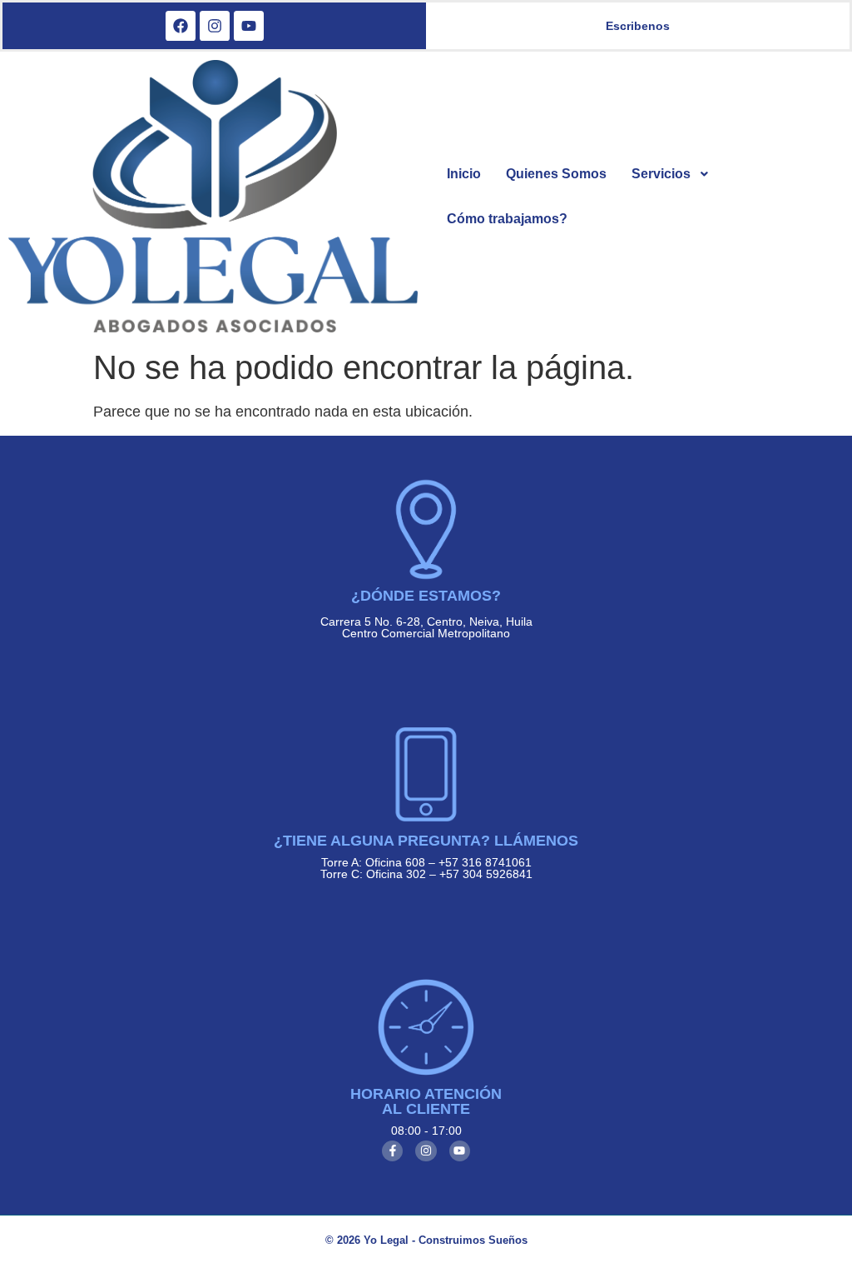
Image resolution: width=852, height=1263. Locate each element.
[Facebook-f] (392, 1151)
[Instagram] (425, 1151)
